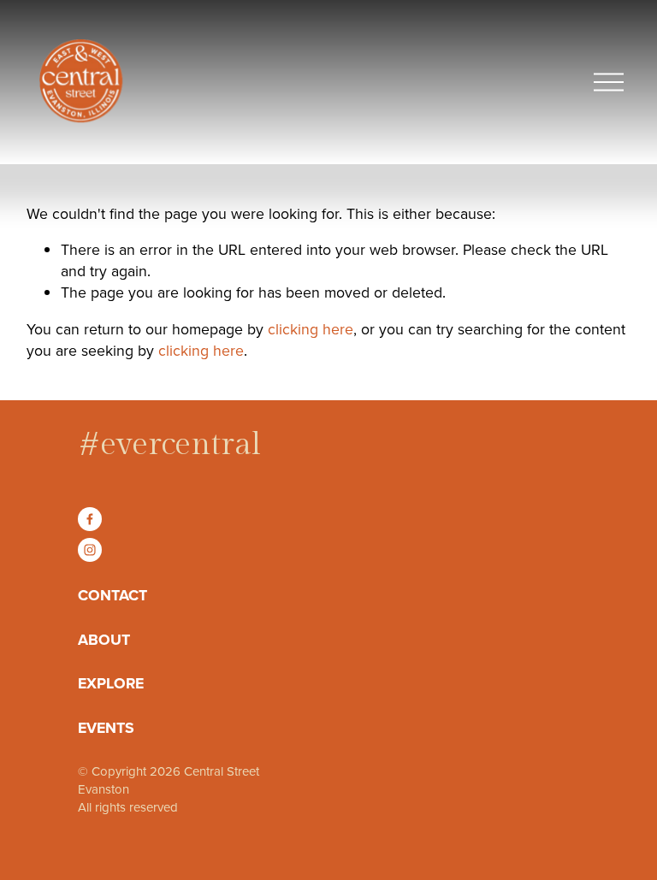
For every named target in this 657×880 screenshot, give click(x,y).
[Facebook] (90, 519)
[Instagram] (90, 550)
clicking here (310, 329)
